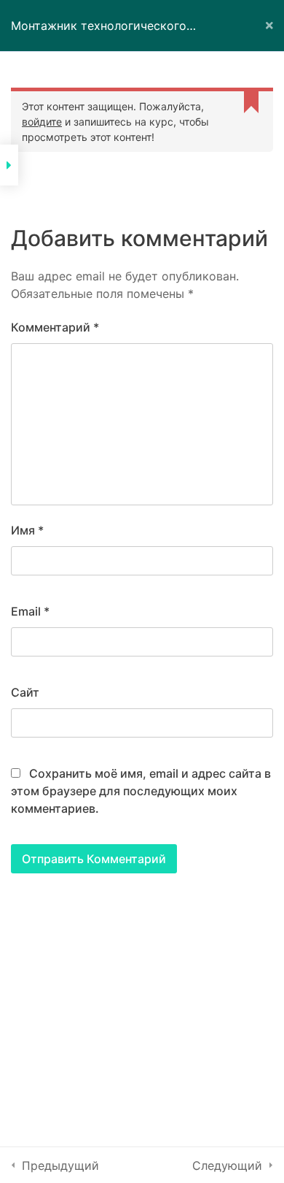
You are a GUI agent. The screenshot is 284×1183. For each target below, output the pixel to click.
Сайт (25, 692)
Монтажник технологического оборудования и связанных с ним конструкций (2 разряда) (108, 34)
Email (30, 611)
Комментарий (55, 327)
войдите (42, 121)
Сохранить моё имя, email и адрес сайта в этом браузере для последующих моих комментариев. (141, 791)
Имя (27, 530)
